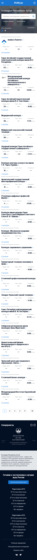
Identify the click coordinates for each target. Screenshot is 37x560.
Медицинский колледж (11, 115)
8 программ (4, 256)
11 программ (5, 337)
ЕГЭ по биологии (18, 500)
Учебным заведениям (18, 543)
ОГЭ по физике (18, 532)
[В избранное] (22, 39)
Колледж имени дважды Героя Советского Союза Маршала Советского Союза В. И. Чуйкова (18, 214)
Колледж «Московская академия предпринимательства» (15, 232)
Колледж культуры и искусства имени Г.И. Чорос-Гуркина (17, 164)
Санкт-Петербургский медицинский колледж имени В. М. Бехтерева (16, 310)
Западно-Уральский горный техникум (17, 295)
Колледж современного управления (16, 247)
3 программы (5, 225)
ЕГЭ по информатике (18, 503)
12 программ (5, 93)
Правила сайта (18, 550)
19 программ (5, 207)
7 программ (4, 141)
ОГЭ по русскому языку (18, 518)
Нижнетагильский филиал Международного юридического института (15, 344)
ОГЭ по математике (18, 521)
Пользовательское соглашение (18, 546)
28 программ (5, 71)
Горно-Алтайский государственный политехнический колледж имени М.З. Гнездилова (17, 60)
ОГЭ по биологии (18, 527)
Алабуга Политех (15, 40)
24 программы (5, 52)
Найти (34, 16)
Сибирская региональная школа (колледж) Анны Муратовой (14, 327)
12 (32, 411)
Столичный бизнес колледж (13, 377)
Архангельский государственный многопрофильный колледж (15, 180)
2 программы (5, 190)
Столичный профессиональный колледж (18, 278)
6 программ (4, 110)
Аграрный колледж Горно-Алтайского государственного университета (17, 147)
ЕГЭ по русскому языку (18, 492)
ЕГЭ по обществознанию (18, 498)
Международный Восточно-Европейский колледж (18, 393)
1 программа (5, 320)
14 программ (5, 242)
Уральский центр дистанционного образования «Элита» (15, 362)
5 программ (4, 124)
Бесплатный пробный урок (18, 482)
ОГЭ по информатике (18, 529)
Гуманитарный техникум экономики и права (17, 263)
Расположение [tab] (21, 21)
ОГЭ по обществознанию (18, 524)
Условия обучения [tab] (8, 21)
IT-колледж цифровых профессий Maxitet (15, 197)
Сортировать (30, 27)
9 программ (4, 273)
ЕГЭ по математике (18, 495)
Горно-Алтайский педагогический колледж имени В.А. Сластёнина (15, 100)
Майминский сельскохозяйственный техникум (16, 131)
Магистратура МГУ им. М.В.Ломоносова (18, 438)
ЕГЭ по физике (18, 506)
